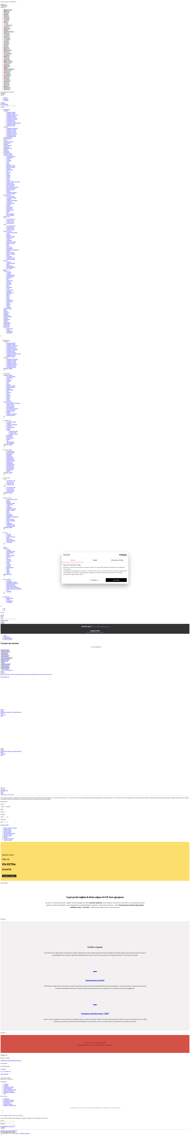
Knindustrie (9, 287)
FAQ (8, 590)
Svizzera (7, 84)
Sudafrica (7, 81)
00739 (2, 713)
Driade (8, 554)
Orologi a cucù (13, 432)
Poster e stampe (10, 209)
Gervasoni (9, 283)
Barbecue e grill (10, 189)
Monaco (7, 58)
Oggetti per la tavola (11, 241)
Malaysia (7, 55)
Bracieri (8, 191)
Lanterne (9, 204)
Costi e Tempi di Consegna (13, 587)
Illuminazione (10, 328)
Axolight (9, 274)
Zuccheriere (9, 256)
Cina (6, 22)
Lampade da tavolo (11, 116)
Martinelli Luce (10, 292)
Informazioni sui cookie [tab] (117, 560)
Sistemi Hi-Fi (10, 265)
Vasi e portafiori (10, 213)
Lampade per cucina (11, 131)
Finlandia (7, 34)
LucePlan (9, 291)
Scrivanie (9, 172)
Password (3, 1123)
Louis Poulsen (10, 290)
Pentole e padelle (10, 243)
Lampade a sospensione (12, 115)
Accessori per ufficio (11, 197)
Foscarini (9, 282)
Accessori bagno (10, 196)
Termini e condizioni (24, 1133)
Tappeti (8, 177)
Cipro (6, 23)
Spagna (7, 78)
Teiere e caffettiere (11, 253)
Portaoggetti (9, 208)
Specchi (8, 176)
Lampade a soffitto (11, 113)
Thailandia (7, 87)
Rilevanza (33, 674)
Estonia (7, 33)
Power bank (9, 268)
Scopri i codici (9, 876)
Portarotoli (9, 455)
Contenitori (9, 201)
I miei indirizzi (7, 1102)
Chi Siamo (9, 580)
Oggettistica (9, 332)
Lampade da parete (11, 112)
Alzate (8, 233)
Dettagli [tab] (95, 560)
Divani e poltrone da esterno (13, 181)
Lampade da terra (11, 120)
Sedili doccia (10, 462)
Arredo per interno (8, 153)
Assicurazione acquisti (95, 980)
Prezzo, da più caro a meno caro (8, 674)
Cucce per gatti (10, 227)
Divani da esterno (5, 650)
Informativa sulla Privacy (12, 583)
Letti (8, 163)
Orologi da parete (14, 431)
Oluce (8, 298)
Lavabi (8, 471)
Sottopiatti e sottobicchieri (13, 249)
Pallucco (9, 299)
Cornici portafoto (11, 203)
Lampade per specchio (12, 133)
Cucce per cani (10, 220)
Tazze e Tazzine (10, 252)
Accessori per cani (11, 219)
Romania (7, 72)
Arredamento (10, 331)
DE (7, 100)
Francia (7, 36)
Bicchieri (9, 235)
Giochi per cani (10, 223)
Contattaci (9, 591)
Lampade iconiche (11, 125)
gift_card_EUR (4, 790)
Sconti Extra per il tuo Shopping (14, 588)
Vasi (8, 212)
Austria (7, 13)
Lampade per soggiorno (12, 128)
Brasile (7, 16)
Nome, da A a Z (48, 674)
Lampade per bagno (11, 132)
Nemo (8, 296)
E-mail (2, 1120)
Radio (8, 264)
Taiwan (7, 86)
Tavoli (8, 179)
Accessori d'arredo (11, 156)
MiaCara (9, 294)
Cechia (7, 20)
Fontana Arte (10, 280)
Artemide (9, 272)
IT (6, 97)
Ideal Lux (9, 284)
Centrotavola (10, 237)
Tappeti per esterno (11, 188)
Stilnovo (8, 304)
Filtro (2, 671)
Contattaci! (3, 1069)
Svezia (7, 83)
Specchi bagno (10, 467)
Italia (6, 45)
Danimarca (7, 28)
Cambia (2, 93)
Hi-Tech (8, 534)
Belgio (6, 14)
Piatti (8, 244)
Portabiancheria (10, 459)
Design (8, 330)
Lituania (7, 52)
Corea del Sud (8, 25)
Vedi (2, 716)
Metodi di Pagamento (12, 586)
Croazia (7, 27)
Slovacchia (7, 75)
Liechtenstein (8, 50)
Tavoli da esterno (11, 184)
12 (1, 677)
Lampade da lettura (11, 121)
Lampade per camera (11, 129)
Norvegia (7, 59)
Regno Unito (8, 70)
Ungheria (7, 89)
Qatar (6, 67)
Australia (7, 11)
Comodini (9, 160)
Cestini (8, 159)
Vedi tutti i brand (7, 308)
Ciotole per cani (10, 221)
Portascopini (9, 454)
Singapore (7, 73)
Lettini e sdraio (10, 183)
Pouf (8, 171)
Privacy (17, 1133)
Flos (8, 279)
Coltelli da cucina (11, 257)
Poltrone (8, 168)
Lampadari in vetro (11, 124)
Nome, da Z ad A (40, 674)
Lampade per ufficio (11, 135)
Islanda (7, 44)
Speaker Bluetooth (11, 267)
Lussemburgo (8, 53)
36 (4, 677)
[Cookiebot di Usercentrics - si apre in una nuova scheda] (120, 555)
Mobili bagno (10, 470)
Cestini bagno (10, 463)
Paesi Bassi (8, 62)
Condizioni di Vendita (12, 582)
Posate (8, 245)
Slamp (8, 303)
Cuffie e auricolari (11, 263)
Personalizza (94, 580)
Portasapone (9, 456)
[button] (95, 801)
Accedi (2, 615)
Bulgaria (7, 17)
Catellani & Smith (11, 275)
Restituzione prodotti (8, 1101)
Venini (8, 306)
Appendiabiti (10, 157)
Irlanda (7, 42)
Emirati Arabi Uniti (9, 31)
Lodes (8, 288)
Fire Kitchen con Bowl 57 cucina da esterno (11, 712)
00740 (2, 752)
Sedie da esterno (10, 185)
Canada (7, 19)
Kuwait (7, 47)
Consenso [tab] (72, 560)
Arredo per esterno (8, 155)
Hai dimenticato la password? (7, 1126)
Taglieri (8, 251)
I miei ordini (6, 1098)
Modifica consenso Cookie (10, 1105)
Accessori (9, 261)
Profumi (8, 211)
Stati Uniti (7, 80)
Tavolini (8, 180)
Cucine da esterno (11, 193)
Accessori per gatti (11, 225)
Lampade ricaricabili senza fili (14, 123)
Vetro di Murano (10, 215)
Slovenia (7, 76)
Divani (8, 161)
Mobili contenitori (11, 167)
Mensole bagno (10, 466)
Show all (7, 677)
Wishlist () (3, 102)
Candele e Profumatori (12, 200)
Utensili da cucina (11, 259)
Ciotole (8, 239)
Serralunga (9, 302)
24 (3, 677)
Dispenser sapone (11, 460)
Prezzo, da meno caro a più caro (23, 674)
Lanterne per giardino (12, 192)
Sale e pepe (9, 247)
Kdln (8, 286)
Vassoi (8, 255)
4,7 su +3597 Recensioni (96, 646)
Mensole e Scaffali (11, 165)
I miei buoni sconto (8, 1104)
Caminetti (9, 199)
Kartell (8, 562)
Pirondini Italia (10, 300)
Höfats (2, 710)
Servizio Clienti (4, 1)
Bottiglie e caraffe (11, 236)
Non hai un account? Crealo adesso (9, 1130)
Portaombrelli (10, 169)
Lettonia (7, 48)
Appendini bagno (11, 464)
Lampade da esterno (11, 136)
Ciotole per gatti (10, 228)
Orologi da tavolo (14, 433)
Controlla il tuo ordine (9, 1100)
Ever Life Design (11, 555)
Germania (7, 38)
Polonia (7, 64)
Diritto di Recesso (11, 584)
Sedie (8, 173)
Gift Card (3, 789)
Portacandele (10, 207)
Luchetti (8, 566)
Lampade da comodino (12, 119)
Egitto (6, 30)
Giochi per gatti (10, 229)
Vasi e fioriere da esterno (12, 187)
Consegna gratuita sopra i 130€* (95, 1014)
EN (7, 99)
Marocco (7, 56)
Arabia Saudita (8, 9)
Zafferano (9, 307)
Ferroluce (9, 278)
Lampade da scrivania (12, 117)
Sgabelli (8, 175)
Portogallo (7, 66)
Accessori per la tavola (12, 232)
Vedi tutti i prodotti (8, 137)
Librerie (8, 164)
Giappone (7, 39)
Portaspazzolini (10, 458)
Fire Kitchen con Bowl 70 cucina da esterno (11, 751)
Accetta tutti (116, 580)
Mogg (8, 295)
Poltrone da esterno (5, 651)
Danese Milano (10, 276)
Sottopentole (9, 248)
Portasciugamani (10, 452)
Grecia (6, 41)
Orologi (8, 205)
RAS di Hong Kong (9, 69)
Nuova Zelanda (8, 61)
